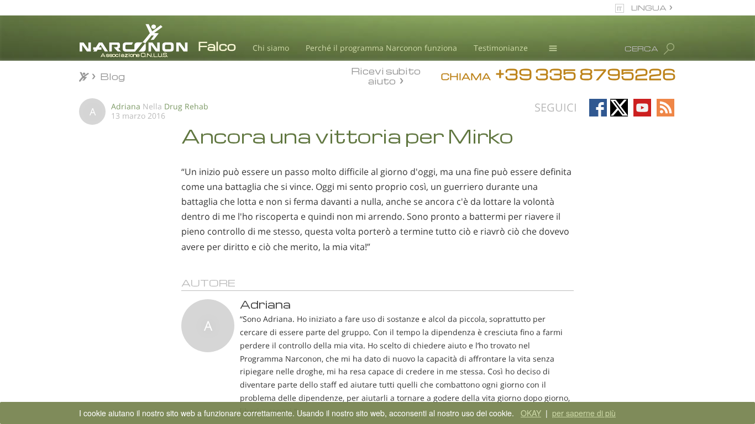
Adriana (125, 106)
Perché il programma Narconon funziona (381, 48)
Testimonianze (501, 48)
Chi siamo (271, 48)
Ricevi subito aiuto (386, 75)
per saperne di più (584, 412)
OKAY (531, 412)
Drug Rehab (186, 106)
